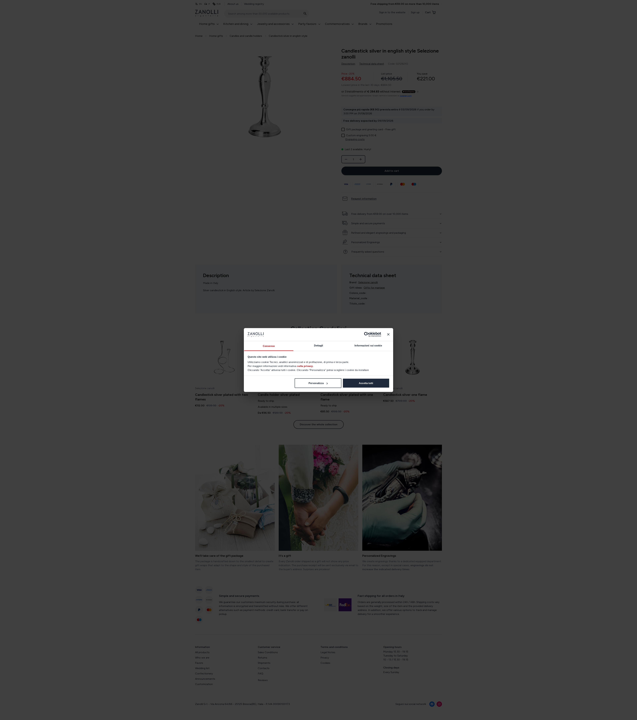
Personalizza (316, 383)
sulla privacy (305, 365)
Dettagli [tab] (318, 345)
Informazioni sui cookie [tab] (368, 345)
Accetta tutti (366, 383)
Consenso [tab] (269, 345)
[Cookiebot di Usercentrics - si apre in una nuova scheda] (366, 334)
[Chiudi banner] (388, 334)
